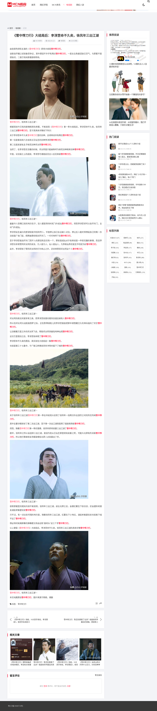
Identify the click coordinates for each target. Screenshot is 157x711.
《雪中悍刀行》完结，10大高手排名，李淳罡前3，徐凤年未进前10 (67, 664)
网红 (115, 243)
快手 (140, 238)
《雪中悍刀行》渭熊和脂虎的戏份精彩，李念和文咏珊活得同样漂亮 (20, 664)
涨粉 (127, 267)
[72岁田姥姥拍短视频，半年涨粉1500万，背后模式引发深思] (113, 190)
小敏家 (115, 267)
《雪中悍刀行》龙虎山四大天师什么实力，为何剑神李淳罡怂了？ (89, 664)
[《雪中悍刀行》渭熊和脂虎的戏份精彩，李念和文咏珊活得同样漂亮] (21, 649)
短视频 (115, 272)
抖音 (115, 262)
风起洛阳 (127, 243)
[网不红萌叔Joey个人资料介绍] (113, 150)
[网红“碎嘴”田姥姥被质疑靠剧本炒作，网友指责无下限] (113, 211)
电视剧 (69, 5)
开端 (115, 277)
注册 (68, 686)
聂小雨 (140, 262)
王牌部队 (140, 272)
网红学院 (44, 5)
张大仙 (127, 253)
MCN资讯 (56, 5)
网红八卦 (80, 5)
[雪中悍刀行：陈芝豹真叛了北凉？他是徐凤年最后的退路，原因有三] (44, 649)
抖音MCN (114, 238)
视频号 (127, 238)
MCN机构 (38, 41)
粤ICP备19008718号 (15, 706)
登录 (45, 686)
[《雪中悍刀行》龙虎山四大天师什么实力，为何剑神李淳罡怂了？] (90, 649)
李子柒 (115, 248)
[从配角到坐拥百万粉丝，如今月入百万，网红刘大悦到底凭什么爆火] (113, 221)
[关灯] (144, 5)
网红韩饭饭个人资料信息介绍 (129, 195)
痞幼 (140, 243)
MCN (127, 262)
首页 (33, 5)
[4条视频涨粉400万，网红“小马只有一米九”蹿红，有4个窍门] (113, 180)
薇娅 (140, 248)
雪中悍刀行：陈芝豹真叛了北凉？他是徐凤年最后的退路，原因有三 (43, 664)
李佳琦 (127, 248)
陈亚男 (140, 257)
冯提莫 (115, 253)
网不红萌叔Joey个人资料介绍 (129, 144)
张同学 (127, 257)
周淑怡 (127, 272)
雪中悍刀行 (34, 49)
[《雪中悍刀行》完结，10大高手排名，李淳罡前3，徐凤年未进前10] (67, 649)
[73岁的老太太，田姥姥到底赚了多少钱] (113, 170)
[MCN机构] (16, 7)
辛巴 (140, 253)
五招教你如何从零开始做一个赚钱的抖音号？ (127, 94)
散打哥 (114, 257)
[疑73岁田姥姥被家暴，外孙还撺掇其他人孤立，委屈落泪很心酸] (113, 160)
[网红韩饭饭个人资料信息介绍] (113, 201)
